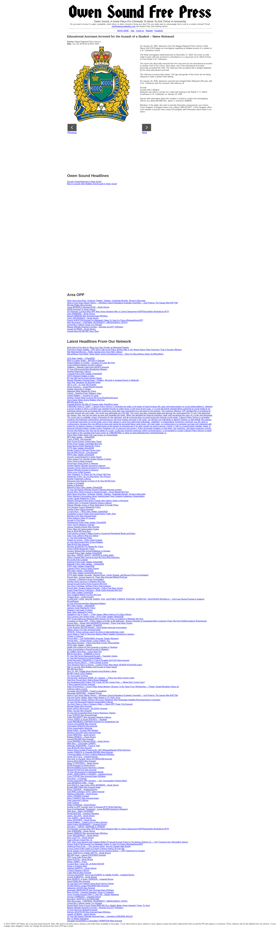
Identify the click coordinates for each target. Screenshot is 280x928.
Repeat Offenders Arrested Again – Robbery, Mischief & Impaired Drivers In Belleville (103, 380)
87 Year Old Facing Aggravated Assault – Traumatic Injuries (92, 656)
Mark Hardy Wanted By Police (80, 612)
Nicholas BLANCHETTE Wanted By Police (85, 546)
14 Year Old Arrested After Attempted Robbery (86, 603)
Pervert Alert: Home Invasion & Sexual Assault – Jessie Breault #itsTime (98, 492)
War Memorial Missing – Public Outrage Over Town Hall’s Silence (94, 352)
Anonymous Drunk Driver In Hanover (82, 463)
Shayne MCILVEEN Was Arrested (81, 761)
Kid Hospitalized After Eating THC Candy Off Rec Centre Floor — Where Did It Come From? (106, 682)
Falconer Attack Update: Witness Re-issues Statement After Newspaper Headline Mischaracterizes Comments (113, 700)
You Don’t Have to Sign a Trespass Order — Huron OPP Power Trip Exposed (99, 704)
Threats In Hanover (75, 636)
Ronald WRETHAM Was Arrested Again (83, 787)
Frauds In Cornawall (75, 483)
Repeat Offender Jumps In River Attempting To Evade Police (92, 505)
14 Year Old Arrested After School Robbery (85, 542)
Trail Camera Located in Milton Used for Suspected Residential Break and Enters (101, 533)
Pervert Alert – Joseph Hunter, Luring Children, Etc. (88, 641)
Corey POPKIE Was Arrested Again (82, 715)
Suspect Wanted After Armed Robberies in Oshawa (88, 551)
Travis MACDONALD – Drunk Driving (82, 318)
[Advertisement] (138, 152)
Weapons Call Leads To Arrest (80, 610)
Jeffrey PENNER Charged (78, 796)
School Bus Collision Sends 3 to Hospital (84, 325)
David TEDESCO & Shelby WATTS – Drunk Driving (89, 853)
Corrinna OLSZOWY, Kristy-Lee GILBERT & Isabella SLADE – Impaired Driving (100, 875)
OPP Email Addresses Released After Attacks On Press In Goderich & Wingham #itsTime (105, 619)
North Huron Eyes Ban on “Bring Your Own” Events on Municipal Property (98, 347)
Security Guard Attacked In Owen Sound (84, 181)
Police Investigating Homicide (79, 728)
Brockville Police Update (77, 560)
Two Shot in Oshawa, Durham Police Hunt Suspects (89, 586)
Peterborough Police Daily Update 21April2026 (86, 522)
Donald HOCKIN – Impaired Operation (83, 813)
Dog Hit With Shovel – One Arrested (82, 452)
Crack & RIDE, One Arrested (79, 439)
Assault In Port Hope (76, 520)
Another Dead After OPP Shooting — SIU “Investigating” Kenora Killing (97, 781)
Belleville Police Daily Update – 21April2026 (85, 564)
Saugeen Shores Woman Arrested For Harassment (88, 468)
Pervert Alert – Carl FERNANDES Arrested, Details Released (92, 638)
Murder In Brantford (75, 485)
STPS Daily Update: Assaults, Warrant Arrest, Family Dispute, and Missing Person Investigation (107, 575)
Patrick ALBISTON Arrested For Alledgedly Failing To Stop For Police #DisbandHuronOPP (105, 320)
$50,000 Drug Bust (75, 669)
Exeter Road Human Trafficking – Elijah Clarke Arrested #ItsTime (94, 590)
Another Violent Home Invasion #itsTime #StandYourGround (92, 398)
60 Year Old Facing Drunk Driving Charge (84, 378)
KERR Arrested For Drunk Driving (81, 309)
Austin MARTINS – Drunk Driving (81, 735)
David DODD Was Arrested (78, 881)
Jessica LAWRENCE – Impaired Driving (84, 897)
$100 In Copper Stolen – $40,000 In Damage (86, 360)
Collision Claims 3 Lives (77, 689)
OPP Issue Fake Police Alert (79, 857)
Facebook (159, 31)
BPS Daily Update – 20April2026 (80, 606)
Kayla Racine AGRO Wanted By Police (83, 446)
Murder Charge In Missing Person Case (83, 450)
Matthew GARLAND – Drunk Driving (82, 794)
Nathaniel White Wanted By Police (81, 391)
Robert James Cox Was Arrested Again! (84, 630)
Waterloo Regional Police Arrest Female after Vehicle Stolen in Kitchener (97, 501)
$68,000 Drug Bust (75, 402)
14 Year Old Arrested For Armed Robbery (84, 658)
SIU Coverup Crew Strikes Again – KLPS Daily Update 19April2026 (95, 617)
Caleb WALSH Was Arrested (79, 873)
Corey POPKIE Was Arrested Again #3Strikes (86, 776)
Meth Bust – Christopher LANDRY (81, 743)
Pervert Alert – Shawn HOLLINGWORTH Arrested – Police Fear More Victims (99, 623)
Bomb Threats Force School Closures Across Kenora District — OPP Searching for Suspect (106, 851)
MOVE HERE (123, 31)
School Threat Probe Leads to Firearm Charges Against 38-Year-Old (95, 848)
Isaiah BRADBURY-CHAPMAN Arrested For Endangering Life (93, 722)
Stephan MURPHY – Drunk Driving (81, 868)
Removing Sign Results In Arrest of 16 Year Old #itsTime (91, 481)
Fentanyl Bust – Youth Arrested (80, 597)
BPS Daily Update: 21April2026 (80, 571)
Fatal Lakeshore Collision (77, 800)
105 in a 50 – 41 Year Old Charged (81, 385)
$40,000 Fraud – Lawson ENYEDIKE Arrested (86, 855)
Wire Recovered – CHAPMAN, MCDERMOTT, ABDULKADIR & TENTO (97, 322)
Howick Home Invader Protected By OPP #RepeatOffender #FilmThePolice (99, 750)
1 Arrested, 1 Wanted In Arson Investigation (85, 579)
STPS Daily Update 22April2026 (80, 448)
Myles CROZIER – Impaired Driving (82, 789)
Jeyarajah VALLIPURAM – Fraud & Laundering (86, 691)
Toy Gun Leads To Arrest (77, 676)
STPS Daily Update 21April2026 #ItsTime (84, 573)
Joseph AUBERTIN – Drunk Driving (82, 877)
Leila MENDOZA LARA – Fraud (80, 783)
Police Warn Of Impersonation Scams (83, 529)
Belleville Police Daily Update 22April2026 (84, 487)
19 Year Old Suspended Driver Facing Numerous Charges (91, 713)
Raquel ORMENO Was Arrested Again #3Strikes (87, 316)
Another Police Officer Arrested (80, 509)
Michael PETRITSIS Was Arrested (81, 770)
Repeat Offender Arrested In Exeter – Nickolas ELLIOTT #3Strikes (95, 327)
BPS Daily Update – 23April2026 (80, 437)
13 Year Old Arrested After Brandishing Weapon (87, 369)
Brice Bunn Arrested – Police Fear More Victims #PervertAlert (93, 643)
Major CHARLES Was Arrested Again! (83, 798)
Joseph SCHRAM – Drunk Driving (81, 329)
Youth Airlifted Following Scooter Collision (84, 365)
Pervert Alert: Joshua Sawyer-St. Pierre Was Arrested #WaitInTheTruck (97, 577)
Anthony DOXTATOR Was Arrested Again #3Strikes (89, 912)
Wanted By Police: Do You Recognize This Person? (89, 476)
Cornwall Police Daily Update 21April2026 (84, 553)
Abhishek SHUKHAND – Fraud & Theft (83, 746)
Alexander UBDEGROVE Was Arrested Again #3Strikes (90, 890)
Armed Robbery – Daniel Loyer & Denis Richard (87, 822)
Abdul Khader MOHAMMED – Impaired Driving (86, 824)
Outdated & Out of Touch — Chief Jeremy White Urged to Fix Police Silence (99, 614)
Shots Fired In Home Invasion (79, 461)
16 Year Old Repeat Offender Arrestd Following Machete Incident (94, 490)
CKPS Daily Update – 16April (79, 645)
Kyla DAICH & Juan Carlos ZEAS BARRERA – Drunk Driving (93, 785)
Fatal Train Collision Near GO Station (82, 536)
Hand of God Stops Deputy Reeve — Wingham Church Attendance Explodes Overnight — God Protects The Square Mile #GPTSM (122, 303)
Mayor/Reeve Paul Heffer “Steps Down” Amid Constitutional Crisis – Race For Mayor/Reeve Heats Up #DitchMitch (115, 354)
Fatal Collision (73, 803)
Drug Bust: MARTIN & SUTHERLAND (83, 899)
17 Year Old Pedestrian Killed (79, 538)
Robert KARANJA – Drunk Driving (81, 805)
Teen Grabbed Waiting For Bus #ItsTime (84, 595)
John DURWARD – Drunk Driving (81, 314)
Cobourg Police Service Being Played (83, 568)
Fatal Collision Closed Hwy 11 (79, 840)
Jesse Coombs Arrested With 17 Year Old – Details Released (93, 894)
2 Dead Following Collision (78, 870)
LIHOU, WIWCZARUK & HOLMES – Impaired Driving (89, 774)
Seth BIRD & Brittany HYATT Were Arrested (85, 792)
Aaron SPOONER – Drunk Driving (81, 820)
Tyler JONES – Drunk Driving (79, 818)
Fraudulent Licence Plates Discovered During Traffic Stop (91, 514)
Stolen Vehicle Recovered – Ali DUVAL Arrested (87, 708)
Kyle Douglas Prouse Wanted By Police (84, 507)
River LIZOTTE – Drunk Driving (80, 838)
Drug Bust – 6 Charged (76, 778)
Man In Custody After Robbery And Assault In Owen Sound (92, 184)
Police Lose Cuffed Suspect (79, 472)
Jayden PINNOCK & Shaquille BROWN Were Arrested (90, 752)
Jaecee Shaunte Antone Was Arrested (83, 527)
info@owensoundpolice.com (123, 26)
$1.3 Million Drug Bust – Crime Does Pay (84, 652)
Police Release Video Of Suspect (81, 518)
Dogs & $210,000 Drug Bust (79, 531)
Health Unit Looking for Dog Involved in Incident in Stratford (92, 647)
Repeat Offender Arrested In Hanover (82, 470)
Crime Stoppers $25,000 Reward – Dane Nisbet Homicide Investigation (97, 627)
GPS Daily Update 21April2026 (80, 592)
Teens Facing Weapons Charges (80, 525)
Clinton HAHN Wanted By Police (80, 549)
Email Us (140, 31)
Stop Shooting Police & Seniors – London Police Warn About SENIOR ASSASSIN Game (104, 665)
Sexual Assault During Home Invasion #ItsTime (87, 584)
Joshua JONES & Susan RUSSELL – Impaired (87, 719)
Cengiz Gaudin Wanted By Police (81, 498)
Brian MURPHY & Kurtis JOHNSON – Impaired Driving (90, 879)
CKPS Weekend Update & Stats (80, 376)
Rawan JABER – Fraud (77, 862)
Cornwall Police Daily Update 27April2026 (84, 374)
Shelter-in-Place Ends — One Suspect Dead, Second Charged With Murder (99, 846)
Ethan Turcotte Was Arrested (79, 711)
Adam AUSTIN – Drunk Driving (80, 859)
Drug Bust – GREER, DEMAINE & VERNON (86, 827)
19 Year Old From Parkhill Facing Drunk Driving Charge (90, 883)
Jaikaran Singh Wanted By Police (81, 608)
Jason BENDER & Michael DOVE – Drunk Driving (88, 307)
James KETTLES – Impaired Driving (82, 757)
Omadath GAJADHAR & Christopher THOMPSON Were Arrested (94, 921)
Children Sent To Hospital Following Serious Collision (89, 503)
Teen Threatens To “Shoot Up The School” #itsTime (89, 474)
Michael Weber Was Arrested (79, 305)
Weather (149, 31)
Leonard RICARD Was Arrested (80, 739)
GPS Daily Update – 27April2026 (81, 358)
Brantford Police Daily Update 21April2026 (85, 562)
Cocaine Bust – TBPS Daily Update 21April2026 (87, 511)
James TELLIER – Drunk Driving (81, 816)
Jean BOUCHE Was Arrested (79, 748)
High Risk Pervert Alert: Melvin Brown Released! (87, 680)
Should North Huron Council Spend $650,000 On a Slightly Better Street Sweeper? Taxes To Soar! (108, 905)
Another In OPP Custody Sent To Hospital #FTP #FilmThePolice (94, 807)
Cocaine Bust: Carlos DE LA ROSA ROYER (85, 864)
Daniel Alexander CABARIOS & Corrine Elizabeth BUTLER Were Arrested (98, 660)
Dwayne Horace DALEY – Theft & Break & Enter (87, 662)
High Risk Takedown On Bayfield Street (83, 382)
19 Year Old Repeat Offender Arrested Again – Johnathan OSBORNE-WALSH (100, 916)
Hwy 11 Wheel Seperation (78, 918)
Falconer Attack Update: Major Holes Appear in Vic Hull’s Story (93, 697)
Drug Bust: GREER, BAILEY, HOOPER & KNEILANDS (90, 555)
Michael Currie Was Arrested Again (81, 516)
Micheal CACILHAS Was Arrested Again (84, 732)
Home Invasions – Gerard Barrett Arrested (85, 387)
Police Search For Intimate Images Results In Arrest (89, 459)
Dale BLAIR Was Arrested (78, 544)
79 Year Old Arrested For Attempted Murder (85, 772)
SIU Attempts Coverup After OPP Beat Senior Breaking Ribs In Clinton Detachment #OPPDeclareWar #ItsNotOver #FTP (118, 311)
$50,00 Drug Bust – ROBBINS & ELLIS (83, 654)
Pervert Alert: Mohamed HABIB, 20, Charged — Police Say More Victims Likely (100, 678)
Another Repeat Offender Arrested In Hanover (86, 466)
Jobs (133, 31)
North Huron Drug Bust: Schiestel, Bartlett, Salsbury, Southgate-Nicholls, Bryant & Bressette (106, 301)
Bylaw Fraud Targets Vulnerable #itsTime (84, 444)
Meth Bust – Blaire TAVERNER (80, 811)
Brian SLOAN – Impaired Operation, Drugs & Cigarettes (90, 892)
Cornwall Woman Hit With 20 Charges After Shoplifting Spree (92, 404)
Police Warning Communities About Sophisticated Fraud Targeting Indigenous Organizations (106, 496)
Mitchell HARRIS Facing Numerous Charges (85, 768)
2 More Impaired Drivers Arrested (81, 684)
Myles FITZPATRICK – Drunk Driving (82, 763)
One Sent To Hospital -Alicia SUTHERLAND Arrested (89, 759)
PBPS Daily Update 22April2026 (80, 455)
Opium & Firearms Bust (77, 866)
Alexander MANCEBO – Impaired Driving (84, 693)
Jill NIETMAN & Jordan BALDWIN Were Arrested (87, 886)
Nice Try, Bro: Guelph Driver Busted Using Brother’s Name (92, 671)
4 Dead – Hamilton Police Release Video (84, 393)
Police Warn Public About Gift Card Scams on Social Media (92, 435)
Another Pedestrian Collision (79, 371)
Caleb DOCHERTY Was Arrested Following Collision (89, 717)
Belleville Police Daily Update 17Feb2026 (84, 625)
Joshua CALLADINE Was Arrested (81, 724)
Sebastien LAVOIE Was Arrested (81, 888)
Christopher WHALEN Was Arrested (82, 726)
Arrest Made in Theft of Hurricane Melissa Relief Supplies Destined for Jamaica (100, 634)
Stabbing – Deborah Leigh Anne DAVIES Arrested (88, 367)
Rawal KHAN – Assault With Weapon (82, 730)
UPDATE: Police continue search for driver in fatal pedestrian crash (95, 632)
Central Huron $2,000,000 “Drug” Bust (83, 331)
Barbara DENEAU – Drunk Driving (81, 737)
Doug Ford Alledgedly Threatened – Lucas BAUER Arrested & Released (97, 809)
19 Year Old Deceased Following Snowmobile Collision (90, 702)
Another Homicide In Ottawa (79, 389)
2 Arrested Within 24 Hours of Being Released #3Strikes (90, 754)
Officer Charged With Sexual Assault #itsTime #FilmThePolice (93, 557)
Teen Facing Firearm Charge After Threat (84, 441)
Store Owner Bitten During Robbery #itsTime (86, 400)
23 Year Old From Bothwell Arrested (82, 910)
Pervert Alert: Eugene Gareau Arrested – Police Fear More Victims (95, 588)
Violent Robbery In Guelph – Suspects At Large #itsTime (91, 363)
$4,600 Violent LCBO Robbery (79, 673)
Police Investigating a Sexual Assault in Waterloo (88, 649)
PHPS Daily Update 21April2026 (80, 566)
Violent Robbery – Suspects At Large (82, 395)
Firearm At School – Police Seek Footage (84, 540)
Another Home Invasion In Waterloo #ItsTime (86, 581)
